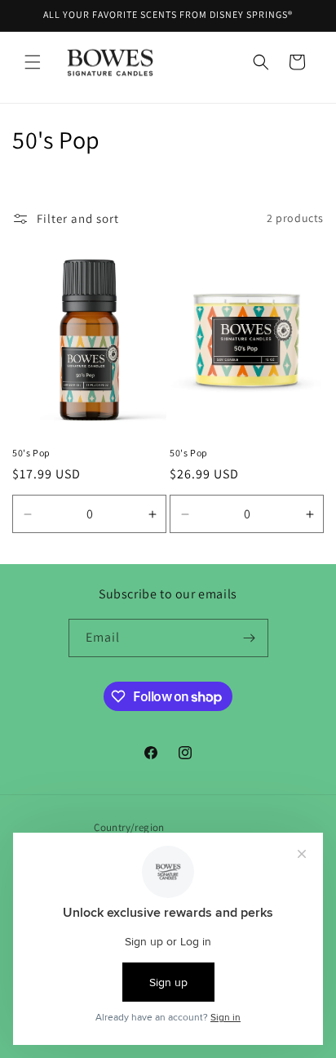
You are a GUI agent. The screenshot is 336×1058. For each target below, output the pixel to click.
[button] (33, 62)
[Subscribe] (249, 638)
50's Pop (31, 453)
